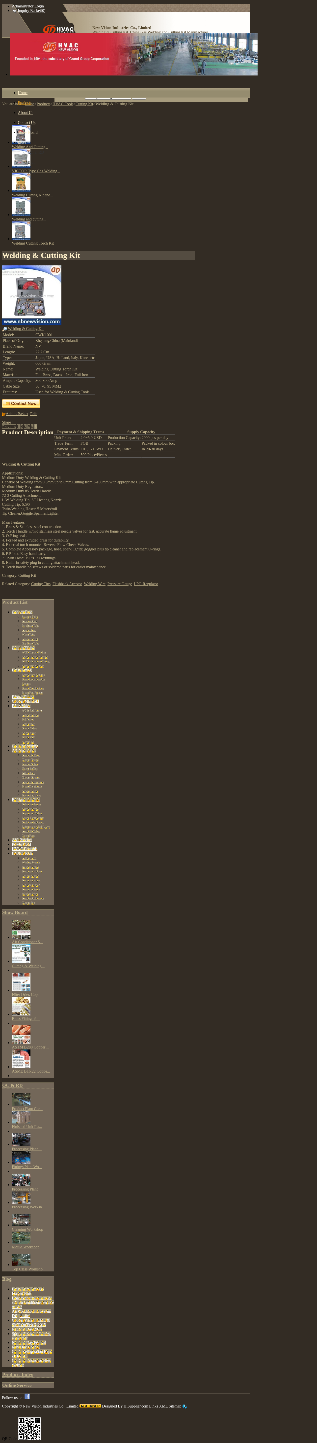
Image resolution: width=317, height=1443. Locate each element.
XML (164, 1406)
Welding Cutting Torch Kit (33, 243)
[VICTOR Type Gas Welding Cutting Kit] (21, 166)
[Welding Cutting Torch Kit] (21, 239)
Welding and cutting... (29, 219)
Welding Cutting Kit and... (32, 195)
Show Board (15, 912)
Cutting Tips (41, 584)
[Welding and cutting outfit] (21, 215)
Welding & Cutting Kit (26, 328)
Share (6, 422)
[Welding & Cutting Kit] (31, 324)
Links (154, 1406)
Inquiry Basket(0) (31, 10)
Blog (7, 1279)
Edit (33, 414)
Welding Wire (95, 584)
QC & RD (12, 1085)
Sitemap (175, 1406)
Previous (9, 427)
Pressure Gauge (119, 584)
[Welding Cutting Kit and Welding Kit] (21, 190)
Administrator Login (28, 6)
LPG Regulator (146, 584)
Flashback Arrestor (67, 584)
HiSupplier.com (136, 1406)
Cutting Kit (27, 575)
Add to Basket (17, 414)
